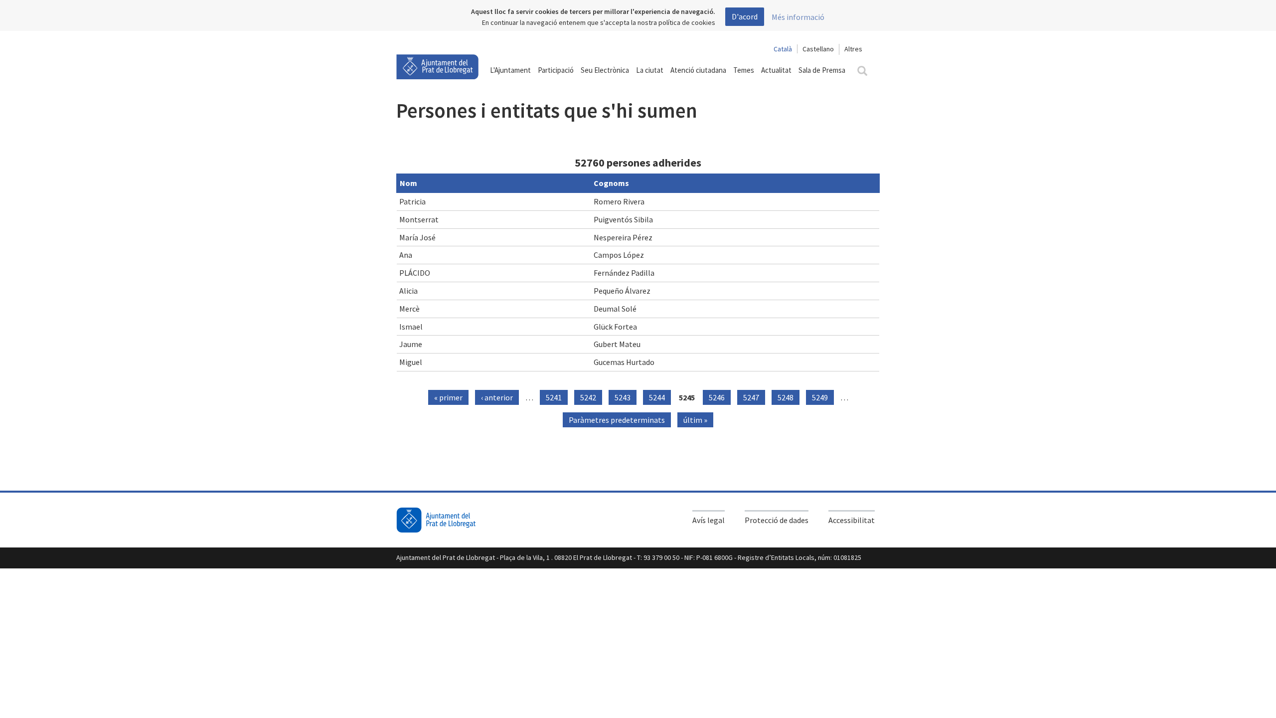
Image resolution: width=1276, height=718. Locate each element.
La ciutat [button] (649, 70)
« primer (448, 397)
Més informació (798, 17)
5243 (623, 397)
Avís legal (708, 520)
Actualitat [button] (776, 70)
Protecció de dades (776, 520)
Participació (556, 70)
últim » (695, 420)
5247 (751, 397)
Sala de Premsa (821, 70)
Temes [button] (743, 70)
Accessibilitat (851, 520)
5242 (588, 397)
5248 (786, 397)
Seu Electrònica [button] (605, 70)
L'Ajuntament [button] (510, 70)
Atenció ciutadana (698, 70)
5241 (554, 397)
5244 (657, 397)
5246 (717, 397)
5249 (820, 397)
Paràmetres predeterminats (617, 420)
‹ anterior (497, 397)
